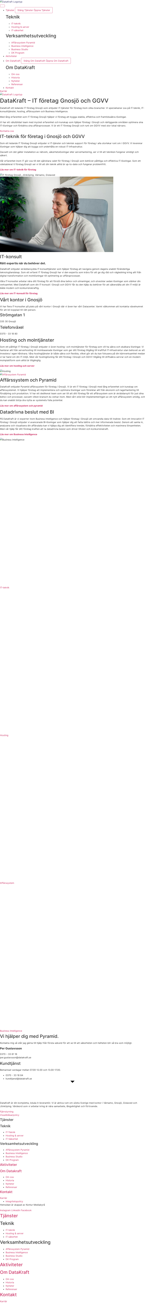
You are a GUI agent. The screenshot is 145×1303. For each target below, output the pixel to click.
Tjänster (9, 1215)
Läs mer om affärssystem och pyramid (21, 405)
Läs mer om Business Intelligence (18, 434)
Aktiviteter (8, 1165)
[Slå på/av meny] (2, 6)
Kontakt (6, 1192)
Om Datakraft (11, 1171)
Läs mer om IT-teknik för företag (18, 169)
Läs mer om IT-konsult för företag (19, 293)
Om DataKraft (14, 1272)
